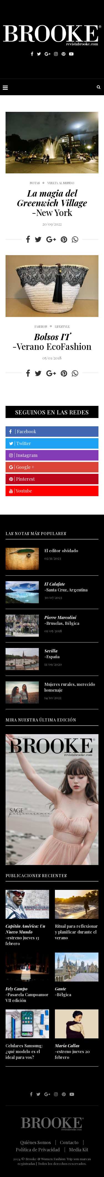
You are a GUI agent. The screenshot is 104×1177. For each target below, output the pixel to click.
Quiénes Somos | (38, 1142)
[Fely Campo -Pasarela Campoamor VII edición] (27, 967)
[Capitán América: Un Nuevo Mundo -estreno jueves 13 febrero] (27, 904)
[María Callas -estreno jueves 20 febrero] (76, 1023)
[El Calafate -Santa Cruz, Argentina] (22, 592)
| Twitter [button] (22, 443)
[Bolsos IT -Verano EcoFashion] (52, 286)
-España (52, 653)
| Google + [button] (23, 467)
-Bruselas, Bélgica (61, 620)
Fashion (41, 326)
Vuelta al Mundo (60, 183)
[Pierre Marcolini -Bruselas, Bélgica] (22, 626)
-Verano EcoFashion (52, 341)
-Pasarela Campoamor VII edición (27, 994)
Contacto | (72, 1142)
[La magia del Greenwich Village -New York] (52, 142)
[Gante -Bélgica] (76, 967)
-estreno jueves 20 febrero (72, 1051)
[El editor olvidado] (22, 559)
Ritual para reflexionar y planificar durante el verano (76, 931)
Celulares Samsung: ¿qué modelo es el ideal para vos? (24, 1051)
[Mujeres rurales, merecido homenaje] (22, 692)
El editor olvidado (61, 550)
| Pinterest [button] (24, 479)
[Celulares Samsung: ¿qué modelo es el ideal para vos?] (27, 1023)
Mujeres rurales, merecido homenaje (69, 687)
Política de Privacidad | (40, 1149)
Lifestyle (62, 326)
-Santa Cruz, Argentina (66, 587)
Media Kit (78, 1149)
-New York (52, 202)
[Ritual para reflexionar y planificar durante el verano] (76, 904)
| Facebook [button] (24, 431)
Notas (35, 183)
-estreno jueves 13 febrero (25, 934)
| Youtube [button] (22, 491)
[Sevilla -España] (22, 659)
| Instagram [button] (25, 455)
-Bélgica (63, 991)
